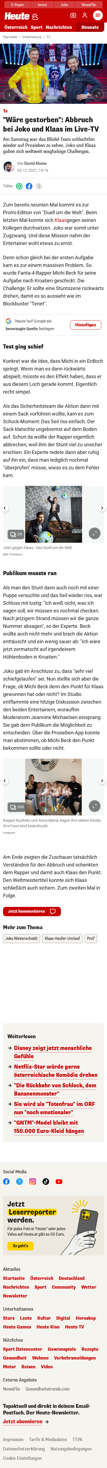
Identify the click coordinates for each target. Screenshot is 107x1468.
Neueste (90, 27)
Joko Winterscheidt (21, 938)
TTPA (77, 1439)
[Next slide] (102, 507)
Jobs (64, 4)
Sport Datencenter (22, 1349)
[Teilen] (39, 186)
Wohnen (40, 1358)
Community (64, 1287)
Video (47, 1367)
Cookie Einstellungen (22, 1458)
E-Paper (17, 4)
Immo (42, 4)
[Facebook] (29, 186)
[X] (19, 1181)
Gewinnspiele (62, 1349)
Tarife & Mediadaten (48, 1439)
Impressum (13, 1439)
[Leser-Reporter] (73, 15)
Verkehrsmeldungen (75, 1358)
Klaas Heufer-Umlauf (62, 938)
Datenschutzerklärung (24, 1449)
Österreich (15, 27)
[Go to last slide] (5, 507)
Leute (26, 1318)
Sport (37, 27)
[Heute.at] (17, 16)
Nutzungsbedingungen (71, 1449)
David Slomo (35, 163)
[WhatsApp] (19, 186)
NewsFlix (89, 4)
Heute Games (17, 1327)
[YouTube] (59, 1181)
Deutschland (72, 1278)
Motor (9, 1367)
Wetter (88, 1287)
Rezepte (89, 1349)
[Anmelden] (84, 15)
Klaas (61, 220)
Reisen (28, 1367)
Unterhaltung (31, 37)
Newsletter (15, 1296)
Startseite (10, 37)
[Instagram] (32, 1181)
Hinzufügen (85, 325)
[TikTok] (46, 1181)
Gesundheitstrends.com (48, 1389)
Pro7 (91, 938)
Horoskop (86, 1318)
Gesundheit (15, 1358)
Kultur (44, 1318)
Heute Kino (48, 1327)
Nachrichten (16, 1287)
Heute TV (74, 1327)
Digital (63, 1318)
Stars (9, 1318)
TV (48, 37)
